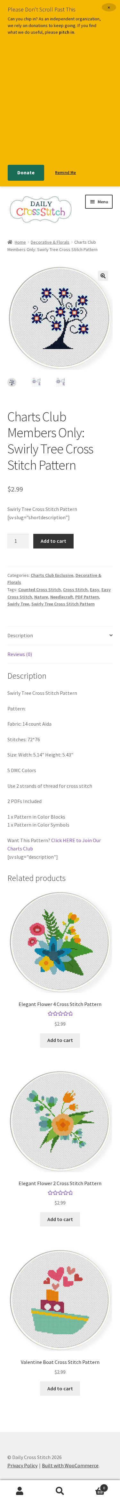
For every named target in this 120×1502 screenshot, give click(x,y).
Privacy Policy (22, 1465)
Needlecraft (61, 597)
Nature (41, 597)
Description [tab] (20, 635)
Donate (26, 172)
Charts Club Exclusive (52, 575)
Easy (94, 589)
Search (60, 1491)
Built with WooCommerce (70, 1465)
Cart (92, 1485)
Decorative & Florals (50, 242)
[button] (103, 276)
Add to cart (53, 541)
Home (20, 242)
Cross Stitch (75, 589)
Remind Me (65, 172)
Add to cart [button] (60, 1040)
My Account (20, 1491)
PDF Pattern (87, 597)
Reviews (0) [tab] (19, 654)
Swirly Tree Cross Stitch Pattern (63, 604)
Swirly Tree (18, 604)
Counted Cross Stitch (39, 589)
